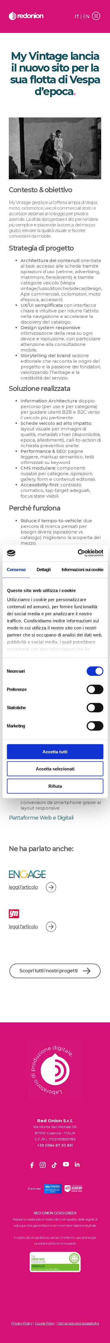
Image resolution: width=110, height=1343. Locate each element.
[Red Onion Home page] (26, 16)
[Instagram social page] (43, 1166)
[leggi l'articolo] (51, 887)
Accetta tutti (55, 751)
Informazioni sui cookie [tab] (82, 569)
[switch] (95, 689)
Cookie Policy (45, 1323)
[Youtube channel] (66, 1166)
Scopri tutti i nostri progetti (48, 971)
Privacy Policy (21, 1323)
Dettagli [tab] (43, 569)
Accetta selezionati (55, 768)
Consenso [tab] (16, 569)
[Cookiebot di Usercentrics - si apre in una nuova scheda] (78, 553)
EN (86, 16)
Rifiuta (55, 785)
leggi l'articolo (23, 887)
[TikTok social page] (54, 1166)
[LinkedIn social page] (77, 1166)
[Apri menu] (96, 16)
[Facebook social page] (32, 1166)
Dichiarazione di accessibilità (78, 1323)
